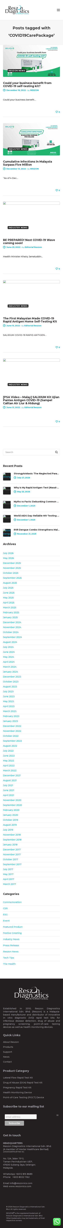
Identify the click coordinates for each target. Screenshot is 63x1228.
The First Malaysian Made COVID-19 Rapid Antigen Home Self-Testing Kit (30, 320)
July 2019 (8, 829)
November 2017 (12, 854)
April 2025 (8, 602)
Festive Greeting (12, 933)
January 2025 (10, 617)
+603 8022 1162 (21, 1177)
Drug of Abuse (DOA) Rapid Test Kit (22, 1082)
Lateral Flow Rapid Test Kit (18, 1077)
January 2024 (10, 671)
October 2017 (10, 859)
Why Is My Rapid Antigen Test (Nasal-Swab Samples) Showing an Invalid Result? (37, 487)
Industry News (11, 939)
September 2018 (12, 839)
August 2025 (10, 582)
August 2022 (10, 745)
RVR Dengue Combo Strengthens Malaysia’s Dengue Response (37, 529)
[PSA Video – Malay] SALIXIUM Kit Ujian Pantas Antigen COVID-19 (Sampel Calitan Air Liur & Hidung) (31, 400)
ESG (5, 914)
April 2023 (9, 706)
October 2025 (10, 573)
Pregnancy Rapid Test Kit (17, 1087)
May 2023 (8, 701)
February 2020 (11, 810)
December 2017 (12, 849)
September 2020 (12, 805)
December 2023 (12, 676)
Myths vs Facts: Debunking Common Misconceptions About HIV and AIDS (37, 501)
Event (6, 920)
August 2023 (10, 686)
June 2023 (9, 696)
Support (7, 1051)
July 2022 (8, 750)
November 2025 (12, 568)
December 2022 (12, 726)
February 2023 (11, 716)
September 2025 (12, 577)
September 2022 (12, 740)
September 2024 (12, 637)
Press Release (11, 945)
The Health (9, 964)
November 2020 (12, 800)
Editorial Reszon (33, 247)
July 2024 (8, 647)
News (6, 1056)
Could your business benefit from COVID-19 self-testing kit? (27, 84)
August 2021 (10, 780)
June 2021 (8, 790)
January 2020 (10, 815)
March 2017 (9, 884)
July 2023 (8, 691)
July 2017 (8, 869)
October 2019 (10, 820)
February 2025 (11, 612)
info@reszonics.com (21, 1183)
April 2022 (9, 765)
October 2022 (11, 736)
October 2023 (11, 681)
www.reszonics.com (20, 1186)
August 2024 (10, 642)
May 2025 (8, 597)
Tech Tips (8, 957)
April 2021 (8, 795)
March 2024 (9, 666)
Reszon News (11, 951)
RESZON (34, 90)
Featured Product (12, 926)
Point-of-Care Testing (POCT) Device (23, 1097)
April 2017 (8, 879)
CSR (5, 908)
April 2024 (9, 661)
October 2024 (11, 632)
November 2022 (12, 731)
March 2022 (9, 770)
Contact (7, 1061)
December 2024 (12, 622)
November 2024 (12, 627)
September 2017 (12, 864)
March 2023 (9, 711)
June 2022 (9, 755)
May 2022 (8, 760)
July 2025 (8, 587)
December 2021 (12, 775)
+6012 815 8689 (24, 1174)
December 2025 (12, 563)
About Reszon (11, 1042)
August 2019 (10, 824)
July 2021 (8, 785)
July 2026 (8, 553)
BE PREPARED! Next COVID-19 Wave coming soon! (29, 241)
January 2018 (10, 844)
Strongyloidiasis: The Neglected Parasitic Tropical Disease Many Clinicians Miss (37, 473)
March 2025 (9, 607)
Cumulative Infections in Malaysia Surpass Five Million (27, 163)
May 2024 (8, 657)
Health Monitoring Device (17, 1092)
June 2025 (9, 592)
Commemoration (12, 902)
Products (8, 1047)
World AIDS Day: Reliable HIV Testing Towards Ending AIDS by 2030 (37, 515)
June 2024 (9, 652)
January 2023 (10, 721)
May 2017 (8, 874)
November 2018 (12, 834)
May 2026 (8, 558)
